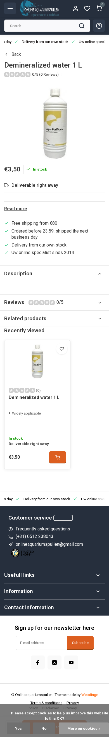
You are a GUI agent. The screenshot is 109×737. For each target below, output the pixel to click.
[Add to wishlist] (61, 348)
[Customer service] (63, 518)
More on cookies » (83, 728)
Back (16, 54)
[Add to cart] (57, 457)
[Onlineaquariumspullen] (39, 8)
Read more (15, 208)
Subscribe (80, 643)
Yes (18, 728)
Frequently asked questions (43, 529)
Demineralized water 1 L (34, 397)
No (43, 728)
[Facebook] (38, 662)
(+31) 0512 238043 (34, 536)
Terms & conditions (46, 702)
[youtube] (71, 662)
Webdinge (89, 694)
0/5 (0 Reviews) (45, 74)
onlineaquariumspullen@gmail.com (49, 544)
